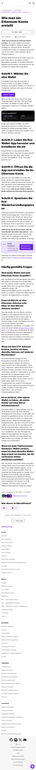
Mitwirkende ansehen (20, 496)
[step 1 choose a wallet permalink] (0, 75)
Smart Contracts (5, 552)
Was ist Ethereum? (6, 539)
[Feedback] (32, 766)
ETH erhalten (5, 589)
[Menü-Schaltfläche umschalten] (33, 3)
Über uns (18, 744)
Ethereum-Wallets (6, 546)
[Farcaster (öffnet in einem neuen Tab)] (15, 739)
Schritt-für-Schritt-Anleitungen (22, 258)
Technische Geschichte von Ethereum (12, 717)
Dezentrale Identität (7, 609)
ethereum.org (6, 10)
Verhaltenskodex (18, 750)
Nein (16, 508)
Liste (3, 367)
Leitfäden (17, 10)
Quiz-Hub (4, 566)
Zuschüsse (4, 643)
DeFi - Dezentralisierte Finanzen (10, 603)
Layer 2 (3, 616)
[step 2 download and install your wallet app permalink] (0, 143)
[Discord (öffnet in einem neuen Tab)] (24, 739)
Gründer (3, 656)
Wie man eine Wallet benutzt (26, 247)
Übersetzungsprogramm (8, 680)
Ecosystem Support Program (10, 693)
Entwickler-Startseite (7, 626)
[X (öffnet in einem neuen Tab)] (20, 739)
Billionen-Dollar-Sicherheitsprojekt (11, 734)
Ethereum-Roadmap (7, 710)
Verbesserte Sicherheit (8, 714)
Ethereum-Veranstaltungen (9, 673)
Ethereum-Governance (8, 727)
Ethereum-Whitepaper (7, 707)
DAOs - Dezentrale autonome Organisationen (14, 606)
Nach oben (19, 521)
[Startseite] (2, 3)
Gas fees (4, 556)
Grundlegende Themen (8, 646)
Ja (6, 508)
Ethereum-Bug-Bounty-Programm (10, 683)
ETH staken (4, 613)
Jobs (18, 753)
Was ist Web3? (5, 549)
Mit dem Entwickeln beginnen (9, 636)
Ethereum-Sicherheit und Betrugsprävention (14, 562)
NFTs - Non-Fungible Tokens (9, 599)
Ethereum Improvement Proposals (11, 724)
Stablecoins (4, 596)
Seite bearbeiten (20, 37)
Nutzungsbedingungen (18, 759)
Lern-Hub (4, 535)
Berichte (3, 730)
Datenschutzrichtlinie (18, 756)
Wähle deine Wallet (6, 586)
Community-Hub (5, 666)
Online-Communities (7, 670)
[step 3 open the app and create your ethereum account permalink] (0, 170)
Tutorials (3, 630)
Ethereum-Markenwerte (18, 747)
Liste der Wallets (8, 94)
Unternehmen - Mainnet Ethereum (11, 653)
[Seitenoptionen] (13, 36)
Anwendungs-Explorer (7, 593)
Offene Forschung (6, 720)
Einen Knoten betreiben (8, 559)
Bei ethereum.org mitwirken (9, 677)
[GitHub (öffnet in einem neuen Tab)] (11, 739)
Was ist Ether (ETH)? (7, 542)
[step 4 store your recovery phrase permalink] (0, 203)
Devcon (4, 697)
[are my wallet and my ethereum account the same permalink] (0, 274)
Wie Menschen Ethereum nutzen (10, 569)
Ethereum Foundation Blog (9, 690)
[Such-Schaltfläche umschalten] (30, 3)
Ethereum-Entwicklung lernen (9, 640)
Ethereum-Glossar (6, 572)
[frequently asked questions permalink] (0, 267)
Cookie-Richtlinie (18, 762)
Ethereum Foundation (7, 687)
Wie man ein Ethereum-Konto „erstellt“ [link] (15, 12)
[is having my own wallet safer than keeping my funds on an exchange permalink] (0, 401)
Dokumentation (5, 633)
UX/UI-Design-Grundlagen (9, 650)
